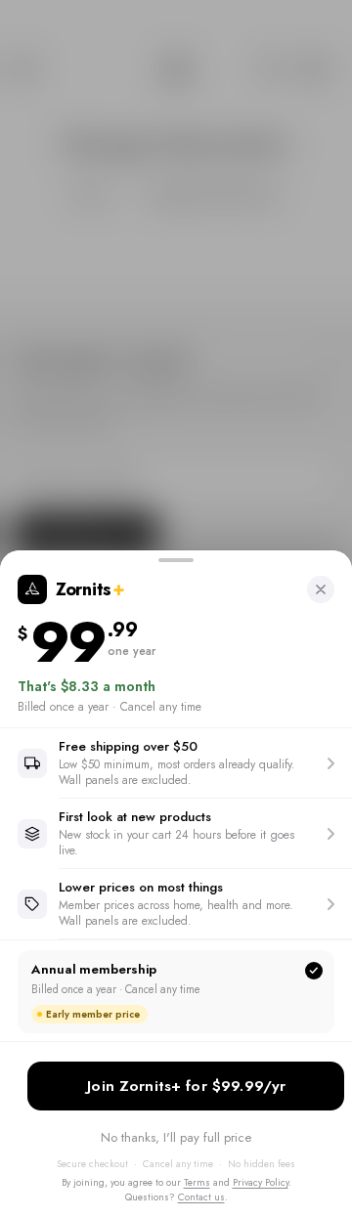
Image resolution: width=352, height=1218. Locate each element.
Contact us (201, 1197)
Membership (185, 1086)
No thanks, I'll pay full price (176, 1137)
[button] (176, 763)
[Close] (320, 589)
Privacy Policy (260, 1182)
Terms (197, 1182)
